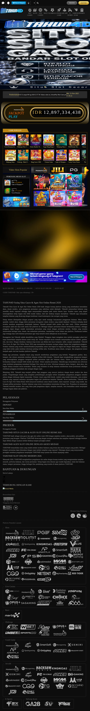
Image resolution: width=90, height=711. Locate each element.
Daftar (83, 3)
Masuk (72, 3)
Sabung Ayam (76, 14)
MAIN (12, 140)
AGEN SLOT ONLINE (25, 288)
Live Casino (40, 14)
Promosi (82, 13)
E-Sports (70, 14)
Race (46, 13)
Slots (35, 13)
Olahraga (52, 13)
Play (13, 116)
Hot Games (29, 14)
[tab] (42, 170)
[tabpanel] (45, 54)
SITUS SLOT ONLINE (44, 288)
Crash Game (59, 14)
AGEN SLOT (59, 288)
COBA (43, 180)
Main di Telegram (20, 3)
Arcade (65, 13)
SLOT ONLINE (8, 288)
